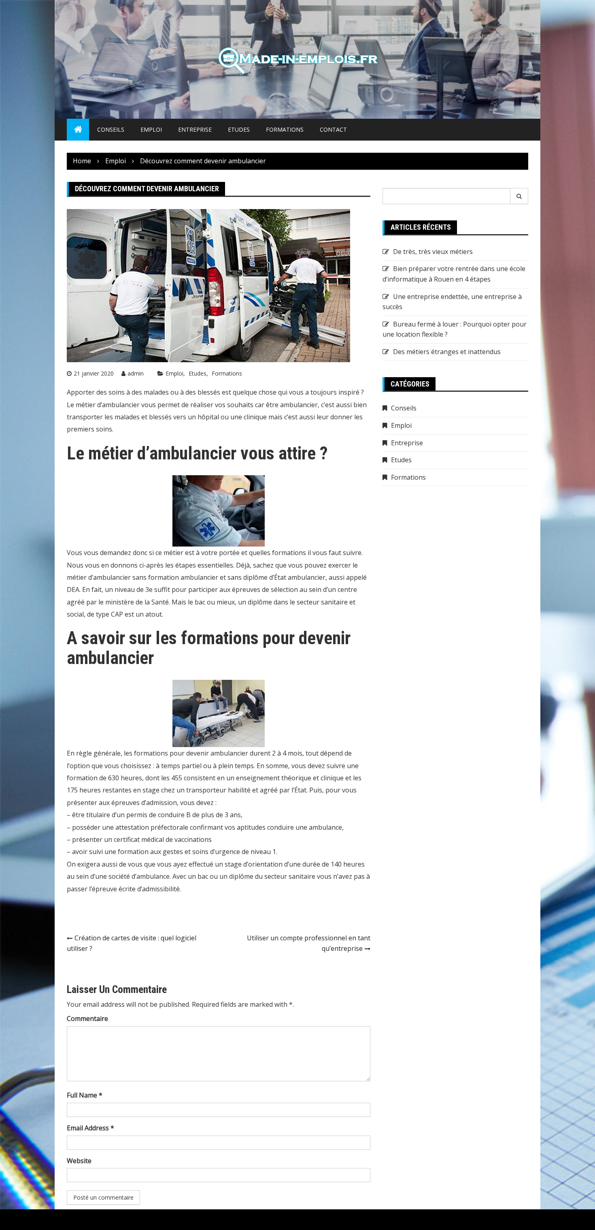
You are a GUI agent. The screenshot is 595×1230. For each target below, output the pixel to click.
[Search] (519, 196)
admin (136, 373)
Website (79, 1160)
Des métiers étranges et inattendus (447, 351)
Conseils (110, 129)
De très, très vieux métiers (433, 251)
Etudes (239, 129)
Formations (285, 129)
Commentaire (87, 1018)
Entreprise (195, 129)
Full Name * (84, 1095)
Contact (333, 129)
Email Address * (90, 1127)
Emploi (151, 129)
